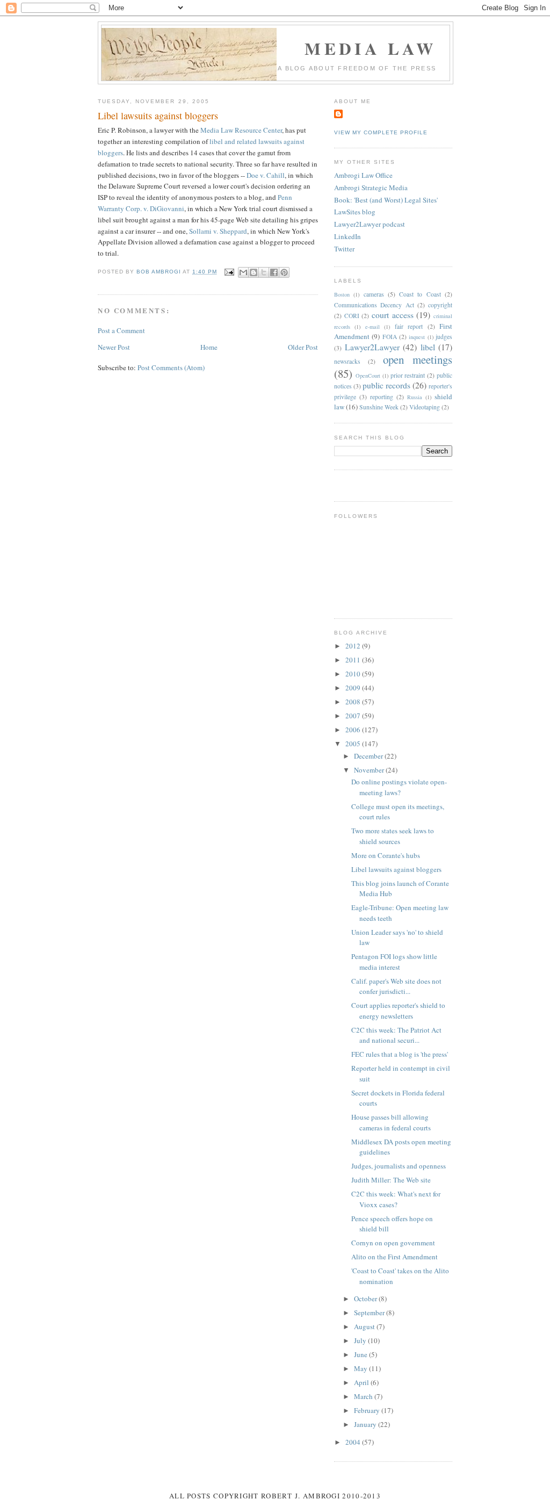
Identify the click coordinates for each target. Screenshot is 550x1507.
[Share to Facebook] (274, 272)
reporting (381, 397)
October (366, 1298)
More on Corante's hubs (385, 855)
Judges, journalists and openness (398, 1166)
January (366, 1424)
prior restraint (407, 375)
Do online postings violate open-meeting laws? (399, 787)
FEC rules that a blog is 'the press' (399, 1054)
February (367, 1410)
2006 (353, 729)
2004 (353, 1442)
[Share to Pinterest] (284, 272)
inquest (417, 337)
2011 (353, 660)
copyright (440, 305)
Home (209, 347)
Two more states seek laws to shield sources (392, 836)
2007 (353, 715)
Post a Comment (121, 330)
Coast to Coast (420, 294)
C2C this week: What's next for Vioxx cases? (395, 1199)
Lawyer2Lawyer (372, 347)
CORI (351, 316)
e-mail (372, 326)
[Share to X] (263, 272)
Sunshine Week (379, 407)
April (362, 1382)
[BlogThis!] (253, 272)
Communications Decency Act (374, 305)
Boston (342, 294)
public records (386, 385)
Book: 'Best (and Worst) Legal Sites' (386, 200)
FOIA (389, 337)
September (370, 1312)
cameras (374, 294)
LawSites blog (354, 212)
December (369, 756)
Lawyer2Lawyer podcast (369, 224)
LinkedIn (347, 236)
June (361, 1354)
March (364, 1396)
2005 (353, 743)
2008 (353, 701)
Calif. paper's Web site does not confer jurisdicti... (396, 986)
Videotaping (424, 407)
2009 (353, 688)
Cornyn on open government (393, 1243)
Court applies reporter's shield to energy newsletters (398, 1010)
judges (444, 337)
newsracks (347, 361)
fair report (409, 326)
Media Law (370, 48)
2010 (353, 674)
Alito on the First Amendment (394, 1256)
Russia (414, 397)
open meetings (417, 359)
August (365, 1326)
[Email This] (243, 272)
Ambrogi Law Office (363, 175)
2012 (353, 646)
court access (393, 314)
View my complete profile (381, 132)
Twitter (344, 249)
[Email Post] (228, 272)
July (361, 1340)
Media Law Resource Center (241, 130)
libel (428, 347)
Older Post (303, 347)
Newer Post (114, 347)
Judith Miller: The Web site (391, 1180)
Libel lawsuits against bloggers (396, 869)
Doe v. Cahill (266, 175)
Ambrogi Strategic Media (371, 187)
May (361, 1368)
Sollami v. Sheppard (218, 231)
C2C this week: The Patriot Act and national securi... (396, 1035)
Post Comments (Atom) (171, 367)
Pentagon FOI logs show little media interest (394, 961)
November (370, 770)
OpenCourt (368, 375)
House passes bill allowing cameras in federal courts (391, 1122)
